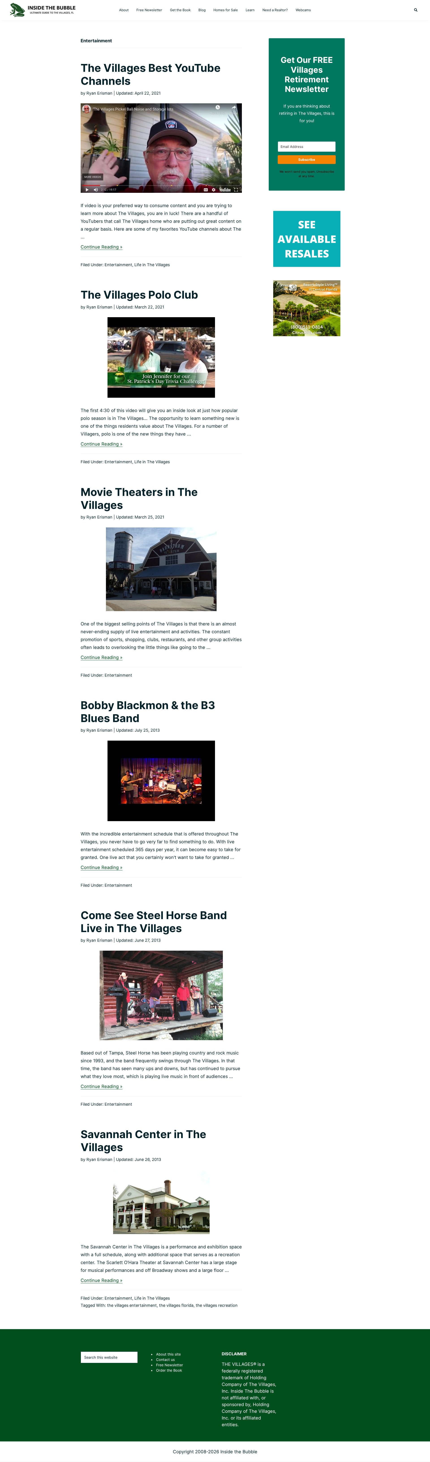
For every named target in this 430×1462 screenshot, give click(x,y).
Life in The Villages (152, 264)
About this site (168, 1354)
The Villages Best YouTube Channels (151, 74)
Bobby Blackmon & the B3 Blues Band (148, 712)
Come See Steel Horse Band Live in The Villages (154, 922)
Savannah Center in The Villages (143, 1141)
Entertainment (118, 264)
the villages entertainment (132, 1305)
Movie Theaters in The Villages (139, 498)
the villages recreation (217, 1305)
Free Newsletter (169, 1365)
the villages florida (176, 1305)
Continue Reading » (102, 247)
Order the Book (169, 1370)
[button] (416, 10)
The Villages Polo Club (139, 294)
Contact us (165, 1359)
